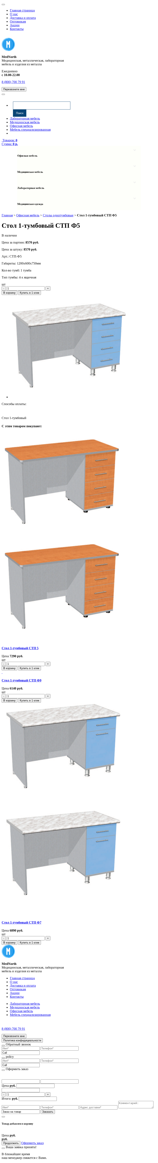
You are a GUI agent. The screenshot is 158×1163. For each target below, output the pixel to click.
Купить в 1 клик (29, 292)
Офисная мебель (21, 126)
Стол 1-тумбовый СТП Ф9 (21, 680)
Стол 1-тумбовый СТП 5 (20, 648)
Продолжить (11, 1143)
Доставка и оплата (23, 18)
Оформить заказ (32, 1143)
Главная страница (22, 10)
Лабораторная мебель (25, 118)
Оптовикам (18, 21)
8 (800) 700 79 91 (13, 82)
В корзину (9, 292)
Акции (15, 25)
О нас (14, 14)
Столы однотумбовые (58, 215)
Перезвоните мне (14, 89)
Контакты (17, 29)
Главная (7, 215)
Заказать (47, 1111)
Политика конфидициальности (22, 1040)
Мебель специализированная (30, 129)
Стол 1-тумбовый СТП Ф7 (21, 922)
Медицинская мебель (25, 122)
